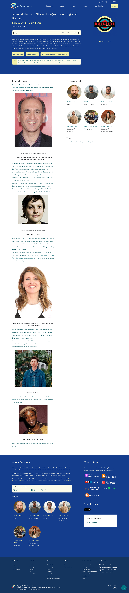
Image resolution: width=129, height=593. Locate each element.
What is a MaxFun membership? (89, 571)
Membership (99, 6)
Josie (27, 60)
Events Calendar (33, 573)
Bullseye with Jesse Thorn (27, 22)
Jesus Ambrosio (106, 101)
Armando (74, 60)
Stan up (20, 62)
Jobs (48, 576)
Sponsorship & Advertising (53, 578)
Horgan (61, 62)
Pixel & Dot (114, 586)
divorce (56, 62)
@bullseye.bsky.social (22, 490)
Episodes (32, 564)
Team (48, 569)
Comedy (68, 60)
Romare (56, 60)
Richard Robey (72, 126)
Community (49, 573)
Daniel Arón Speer (90, 126)
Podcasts (49, 6)
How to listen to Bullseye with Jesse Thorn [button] (54, 54)
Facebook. (23, 480)
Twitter (68, 478)
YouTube (14, 480)
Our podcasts (15, 564)
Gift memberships (86, 569)
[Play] (14, 33)
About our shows (16, 567)
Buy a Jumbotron (68, 567)
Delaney (30, 62)
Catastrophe (43, 60)
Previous (100, 41)
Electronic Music (36, 62)
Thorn (59, 60)
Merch (65, 564)
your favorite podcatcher (20, 87)
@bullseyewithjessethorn (41, 490)
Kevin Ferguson (89, 101)
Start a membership (86, 564)
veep (23, 60)
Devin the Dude (45, 62)
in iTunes (45, 85)
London (51, 62)
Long (38, 60)
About (74, 6)
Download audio (18, 54)
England (25, 62)
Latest (62, 6)
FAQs (83, 578)
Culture (65, 62)
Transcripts (32, 567)
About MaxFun (50, 564)
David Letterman (92, 522)
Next (110, 41)
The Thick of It (32, 60)
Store (85, 6)
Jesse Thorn (71, 101)
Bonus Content (85, 576)
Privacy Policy (114, 588)
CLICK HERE (44, 478)
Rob (48, 60)
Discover (32, 569)
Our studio (49, 571)
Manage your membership (88, 567)
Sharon (64, 60)
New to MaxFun (16, 569)
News (31, 571)
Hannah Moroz (106, 126)
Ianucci (19, 60)
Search (116, 1)
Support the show (32, 54)
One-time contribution (87, 573)
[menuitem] (50, 6)
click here (68, 480)
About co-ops (50, 567)
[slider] (38, 33)
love (51, 60)
